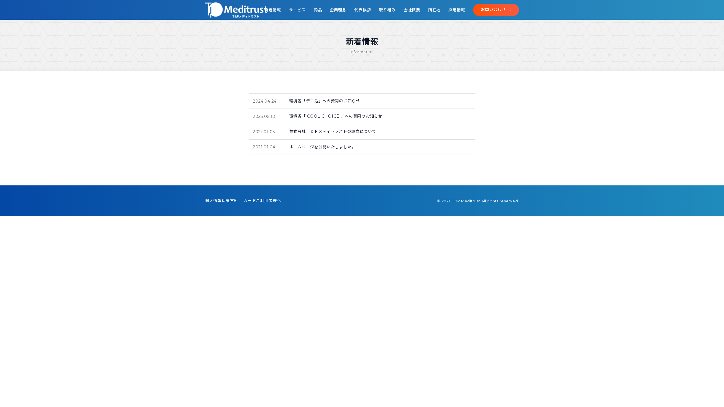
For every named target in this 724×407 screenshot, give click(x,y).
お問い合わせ (493, 9)
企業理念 (338, 9)
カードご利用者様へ (262, 200)
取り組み (387, 9)
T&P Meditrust (466, 201)
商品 (318, 9)
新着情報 (272, 9)
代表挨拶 (362, 9)
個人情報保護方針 (221, 200)
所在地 (434, 9)
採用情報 (457, 9)
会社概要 (412, 9)
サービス (297, 9)
